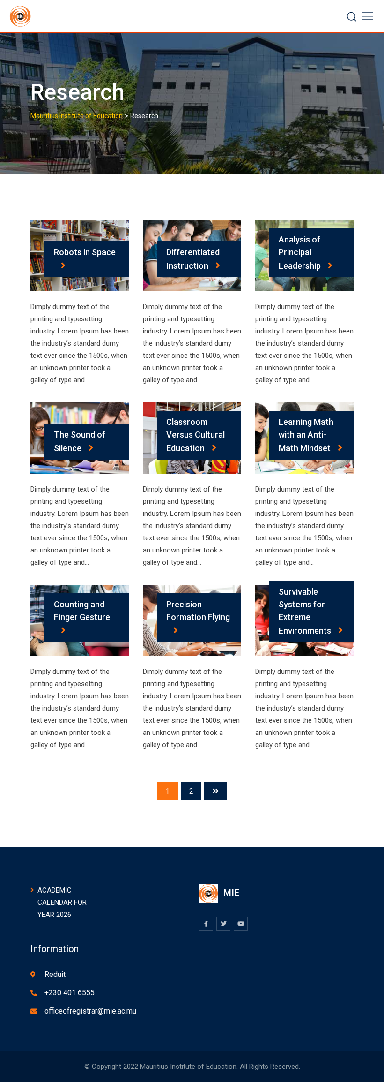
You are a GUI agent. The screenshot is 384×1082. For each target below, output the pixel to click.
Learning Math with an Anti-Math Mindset (306, 435)
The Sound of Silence (79, 441)
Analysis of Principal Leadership (300, 253)
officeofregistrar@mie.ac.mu (90, 1010)
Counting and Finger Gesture (82, 610)
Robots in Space (85, 252)
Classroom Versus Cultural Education (195, 435)
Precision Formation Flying (198, 610)
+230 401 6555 (69, 992)
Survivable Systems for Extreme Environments (305, 611)
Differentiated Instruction (193, 259)
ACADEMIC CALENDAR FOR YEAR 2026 (62, 902)
